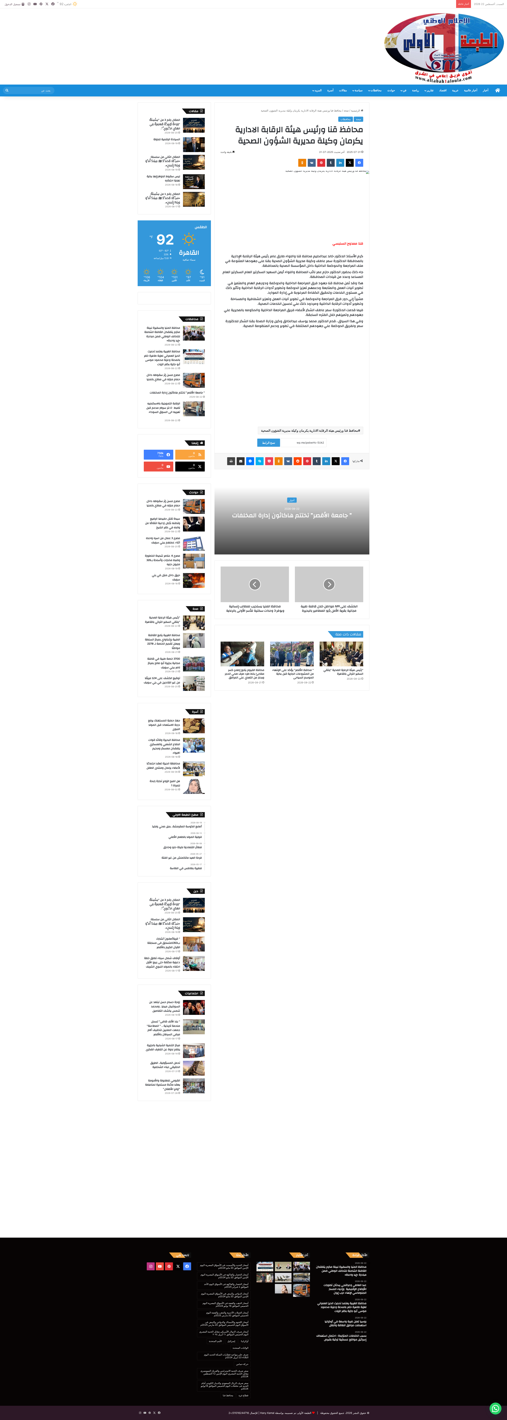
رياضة (415, 90)
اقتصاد (443, 90)
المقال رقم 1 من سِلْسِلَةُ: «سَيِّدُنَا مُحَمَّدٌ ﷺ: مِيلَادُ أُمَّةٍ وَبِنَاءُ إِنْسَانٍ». (162, 198)
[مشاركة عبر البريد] (241, 461)
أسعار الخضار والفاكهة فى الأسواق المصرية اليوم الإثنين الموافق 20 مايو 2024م (224, 1276)
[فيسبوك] (359, 163)
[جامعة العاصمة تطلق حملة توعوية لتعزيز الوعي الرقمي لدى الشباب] (283, 1288)
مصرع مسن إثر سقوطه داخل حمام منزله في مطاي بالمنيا (163, 377)
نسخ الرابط (268, 442)
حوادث (391, 90)
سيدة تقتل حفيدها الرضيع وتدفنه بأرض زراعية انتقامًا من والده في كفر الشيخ (162, 523)
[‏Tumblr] (331, 163)
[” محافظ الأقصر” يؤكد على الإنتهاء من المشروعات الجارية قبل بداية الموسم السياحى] (292, 654)
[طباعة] (231, 461)
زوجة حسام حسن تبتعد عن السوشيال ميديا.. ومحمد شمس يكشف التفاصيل (164, 1006)
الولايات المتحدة (240, 1347)
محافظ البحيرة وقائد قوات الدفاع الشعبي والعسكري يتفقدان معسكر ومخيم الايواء (164, 746)
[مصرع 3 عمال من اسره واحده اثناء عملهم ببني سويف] (194, 543)
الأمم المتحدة (215, 1341)
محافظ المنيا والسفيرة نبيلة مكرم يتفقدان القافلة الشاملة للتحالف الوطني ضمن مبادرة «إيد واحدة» (162, 334)
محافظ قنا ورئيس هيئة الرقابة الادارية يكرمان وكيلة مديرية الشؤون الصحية (309, 430)
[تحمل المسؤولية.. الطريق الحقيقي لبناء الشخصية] (194, 1068)
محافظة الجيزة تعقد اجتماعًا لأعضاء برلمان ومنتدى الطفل (163, 765)
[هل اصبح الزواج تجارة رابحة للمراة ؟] (194, 786)
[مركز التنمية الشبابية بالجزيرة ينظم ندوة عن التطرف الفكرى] (194, 1050)
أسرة (330, 90)
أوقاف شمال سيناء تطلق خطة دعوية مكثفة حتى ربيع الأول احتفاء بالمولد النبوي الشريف (162, 962)
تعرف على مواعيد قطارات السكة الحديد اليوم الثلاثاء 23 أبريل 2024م (226, 1356)
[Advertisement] (169, 21)
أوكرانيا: (244, 1341)
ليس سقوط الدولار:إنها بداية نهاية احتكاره (163, 178)
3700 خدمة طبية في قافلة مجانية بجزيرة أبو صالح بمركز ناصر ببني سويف (163, 663)
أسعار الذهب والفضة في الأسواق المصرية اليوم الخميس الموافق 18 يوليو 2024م (225, 1304)
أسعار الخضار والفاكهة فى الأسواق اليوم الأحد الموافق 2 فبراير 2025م (226, 1285)
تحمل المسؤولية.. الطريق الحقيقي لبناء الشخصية (165, 1065)
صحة (346, 110)
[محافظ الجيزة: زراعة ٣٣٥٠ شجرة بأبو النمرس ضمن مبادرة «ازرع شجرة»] (264, 1277)
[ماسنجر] (250, 461)
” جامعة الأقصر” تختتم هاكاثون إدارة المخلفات (292, 515)
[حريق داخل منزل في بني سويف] (194, 580)
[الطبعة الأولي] (444, 48)
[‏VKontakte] (312, 163)
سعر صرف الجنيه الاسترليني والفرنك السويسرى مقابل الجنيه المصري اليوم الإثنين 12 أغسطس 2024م (224, 1373)
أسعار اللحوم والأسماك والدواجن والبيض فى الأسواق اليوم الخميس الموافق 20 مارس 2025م (224, 1323)
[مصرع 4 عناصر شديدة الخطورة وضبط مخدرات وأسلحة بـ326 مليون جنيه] (194, 561)
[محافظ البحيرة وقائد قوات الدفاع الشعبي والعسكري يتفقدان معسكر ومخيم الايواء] (194, 745)
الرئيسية (356, 110)
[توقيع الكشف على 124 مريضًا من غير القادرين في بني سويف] (194, 683)
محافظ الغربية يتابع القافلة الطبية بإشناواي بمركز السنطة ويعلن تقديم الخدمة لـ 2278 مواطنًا (162, 642)
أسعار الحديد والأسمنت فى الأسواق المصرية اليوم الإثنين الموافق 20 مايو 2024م (224, 1266)
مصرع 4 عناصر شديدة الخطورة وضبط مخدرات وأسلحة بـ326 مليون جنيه (162, 560)
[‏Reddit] (298, 461)
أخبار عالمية (470, 90)
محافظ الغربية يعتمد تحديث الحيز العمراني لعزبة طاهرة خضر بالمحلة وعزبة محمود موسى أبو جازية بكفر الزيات (162, 358)
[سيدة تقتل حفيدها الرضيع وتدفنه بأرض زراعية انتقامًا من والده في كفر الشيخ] (194, 524)
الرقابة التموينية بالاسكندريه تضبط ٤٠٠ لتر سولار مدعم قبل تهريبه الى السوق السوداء (162, 410)
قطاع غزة (243, 1395)
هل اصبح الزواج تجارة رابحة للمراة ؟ (165, 783)
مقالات (343, 90)
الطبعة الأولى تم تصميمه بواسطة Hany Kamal (285, 1412)
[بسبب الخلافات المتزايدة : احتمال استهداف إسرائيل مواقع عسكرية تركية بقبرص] (283, 1277)
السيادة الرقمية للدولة (166, 139)
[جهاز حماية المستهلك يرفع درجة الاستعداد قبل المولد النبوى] (194, 725)
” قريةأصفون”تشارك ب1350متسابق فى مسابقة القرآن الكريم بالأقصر (163, 943)
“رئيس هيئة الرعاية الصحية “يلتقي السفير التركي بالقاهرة (343, 672)
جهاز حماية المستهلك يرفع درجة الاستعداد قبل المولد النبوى (164, 725)
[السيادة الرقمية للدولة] (194, 144)
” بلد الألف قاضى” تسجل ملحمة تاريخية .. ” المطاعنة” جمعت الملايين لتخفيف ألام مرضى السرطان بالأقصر (163, 1028)
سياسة (359, 90)
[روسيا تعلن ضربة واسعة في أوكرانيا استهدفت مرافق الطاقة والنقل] (301, 1277)
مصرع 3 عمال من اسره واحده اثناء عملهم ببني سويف (163, 540)
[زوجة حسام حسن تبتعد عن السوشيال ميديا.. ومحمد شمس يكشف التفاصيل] (194, 1007)
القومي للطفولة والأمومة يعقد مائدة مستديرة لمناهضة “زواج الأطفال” (162, 1085)
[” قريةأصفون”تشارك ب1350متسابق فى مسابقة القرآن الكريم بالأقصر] (194, 944)
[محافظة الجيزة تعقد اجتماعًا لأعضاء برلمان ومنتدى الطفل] (194, 768)
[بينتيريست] (321, 163)
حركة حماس (242, 1364)
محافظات (376, 90)
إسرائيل (231, 1341)
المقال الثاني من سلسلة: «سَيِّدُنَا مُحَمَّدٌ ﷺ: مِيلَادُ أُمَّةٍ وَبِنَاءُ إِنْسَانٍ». (162, 161)
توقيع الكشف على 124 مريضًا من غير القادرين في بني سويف (162, 680)
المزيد (318, 90)
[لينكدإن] (340, 163)
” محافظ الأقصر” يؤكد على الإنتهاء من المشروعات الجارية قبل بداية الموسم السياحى (293, 674)
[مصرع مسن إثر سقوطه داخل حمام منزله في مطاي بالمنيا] (194, 380)
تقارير (430, 90)
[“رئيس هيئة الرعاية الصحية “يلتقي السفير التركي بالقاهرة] (341, 654)
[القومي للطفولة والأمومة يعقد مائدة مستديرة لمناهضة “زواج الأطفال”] (194, 1085)
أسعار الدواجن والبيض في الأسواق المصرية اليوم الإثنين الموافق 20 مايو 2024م (224, 1295)
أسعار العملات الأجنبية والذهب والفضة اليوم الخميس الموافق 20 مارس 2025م (227, 1314)
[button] (495, 1408)
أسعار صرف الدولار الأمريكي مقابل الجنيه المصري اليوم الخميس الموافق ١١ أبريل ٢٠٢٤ (223, 1333)
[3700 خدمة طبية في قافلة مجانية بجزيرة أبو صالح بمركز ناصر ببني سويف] (194, 664)
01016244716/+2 (239, 1412)
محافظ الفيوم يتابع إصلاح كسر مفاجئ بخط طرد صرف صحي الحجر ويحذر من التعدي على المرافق (244, 674)
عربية (455, 90)
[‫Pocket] (269, 461)
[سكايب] (260, 461)
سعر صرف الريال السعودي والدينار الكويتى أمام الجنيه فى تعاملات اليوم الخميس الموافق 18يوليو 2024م (224, 1386)
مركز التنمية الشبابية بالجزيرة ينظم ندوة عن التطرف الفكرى (163, 1047)
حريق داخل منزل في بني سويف (166, 577)
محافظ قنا (228, 1395)
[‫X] (350, 163)
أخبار (485, 90)
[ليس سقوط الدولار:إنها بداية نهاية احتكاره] (194, 181)
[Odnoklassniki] (302, 163)
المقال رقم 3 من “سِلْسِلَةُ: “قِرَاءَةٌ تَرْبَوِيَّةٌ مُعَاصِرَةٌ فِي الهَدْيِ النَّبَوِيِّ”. (164, 124)
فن (404, 90)
